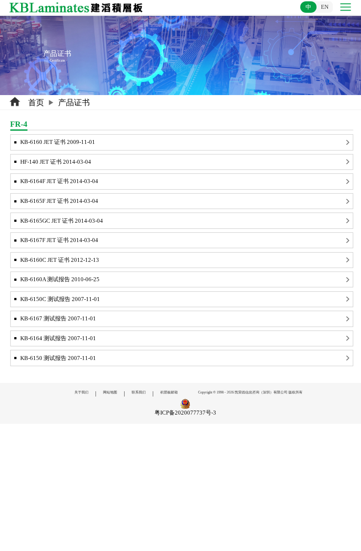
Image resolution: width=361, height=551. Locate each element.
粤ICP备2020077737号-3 (185, 412)
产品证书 (74, 102)
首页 (36, 102)
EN (324, 7)
